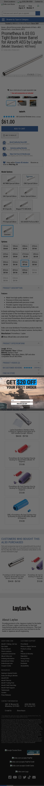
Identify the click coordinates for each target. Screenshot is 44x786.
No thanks (22, 407)
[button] (22, 404)
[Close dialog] (1, 378)
